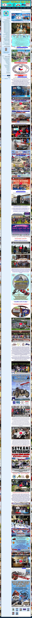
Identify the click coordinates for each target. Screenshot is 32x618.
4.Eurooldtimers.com (7, 60)
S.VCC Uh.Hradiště (7, 66)
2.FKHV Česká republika (7, 58)
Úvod (12, 10)
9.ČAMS (9, 64)
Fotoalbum (14, 10)
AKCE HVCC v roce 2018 (7, 25)
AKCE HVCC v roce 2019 (7, 26)
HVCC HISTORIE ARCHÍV (7, 34)
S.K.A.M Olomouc (7, 67)
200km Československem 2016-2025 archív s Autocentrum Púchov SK (7, 20)
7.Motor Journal (8, 62)
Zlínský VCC (8, 69)
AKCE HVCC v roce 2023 (7, 29)
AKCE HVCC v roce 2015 (7, 23)
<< (2, 78)
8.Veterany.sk (8, 63)
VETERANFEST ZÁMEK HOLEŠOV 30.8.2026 (6, 52)
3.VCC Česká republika (7, 59)
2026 (7, 78)
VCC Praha (8, 70)
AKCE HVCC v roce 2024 (7, 30)
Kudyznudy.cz (8, 71)
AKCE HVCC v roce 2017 (7, 24)
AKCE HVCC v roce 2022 (7, 28)
